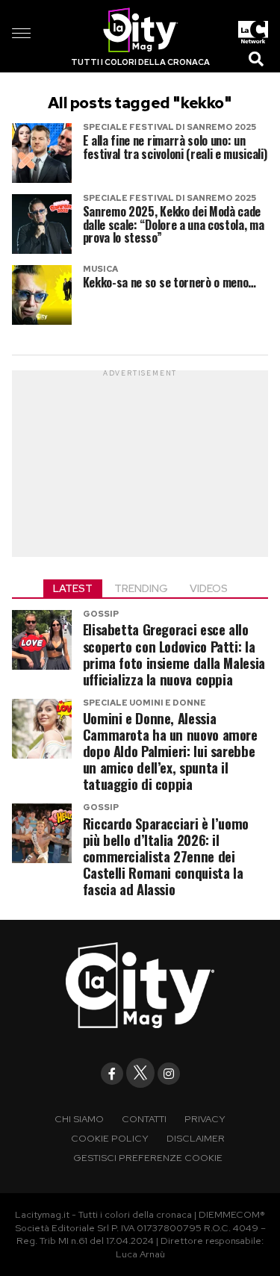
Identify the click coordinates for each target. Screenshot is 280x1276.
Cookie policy (110, 1138)
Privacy (204, 1118)
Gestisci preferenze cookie (148, 1157)
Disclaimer (196, 1138)
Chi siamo (79, 1118)
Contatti (144, 1118)
